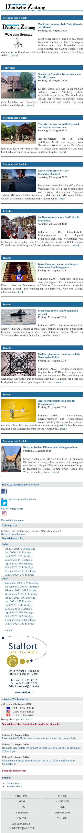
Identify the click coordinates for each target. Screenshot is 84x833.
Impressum (62, 812)
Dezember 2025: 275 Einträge (21, 582)
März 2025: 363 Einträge (19, 616)
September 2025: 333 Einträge (22, 593)
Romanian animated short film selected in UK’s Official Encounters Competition (39, 762)
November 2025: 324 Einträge (22, 586)
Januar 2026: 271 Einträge (19, 574)
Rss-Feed (22, 812)
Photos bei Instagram (12, 520)
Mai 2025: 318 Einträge (18, 608)
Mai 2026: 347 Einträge (18, 559)
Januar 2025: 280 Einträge (19, 623)
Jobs (22, 807)
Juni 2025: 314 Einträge (18, 605)
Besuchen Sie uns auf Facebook (18, 499)
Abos (21, 801)
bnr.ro (29, 719)
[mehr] (14, 55)
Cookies (62, 818)
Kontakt (22, 818)
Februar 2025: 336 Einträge (20, 619)
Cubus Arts (13, 783)
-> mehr (8, 630)
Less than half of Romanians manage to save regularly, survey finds (39, 738)
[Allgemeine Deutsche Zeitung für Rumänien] (29, 7)
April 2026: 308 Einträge (19, 563)
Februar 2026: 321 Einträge (20, 570)
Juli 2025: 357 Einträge (18, 601)
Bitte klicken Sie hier (13, 534)
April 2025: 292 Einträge (19, 612)
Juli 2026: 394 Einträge (18, 552)
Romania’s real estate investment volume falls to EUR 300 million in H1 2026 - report (42, 749)
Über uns (21, 796)
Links (62, 807)
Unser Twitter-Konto (12, 508)
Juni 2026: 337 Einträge (18, 556)
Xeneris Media (15, 786)
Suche (62, 796)
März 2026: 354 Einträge (19, 567)
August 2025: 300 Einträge (20, 597)
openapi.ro (20, 719)
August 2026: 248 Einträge (20, 548)
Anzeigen (62, 801)
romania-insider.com (14, 770)
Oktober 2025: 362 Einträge (20, 590)
